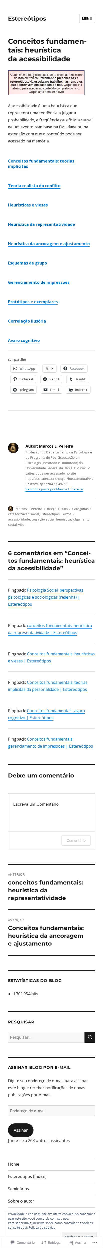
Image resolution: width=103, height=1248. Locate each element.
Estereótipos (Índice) (27, 1176)
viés (21, 524)
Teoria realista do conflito (34, 185)
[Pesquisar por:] (46, 1037)
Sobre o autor (21, 1201)
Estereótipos (27, 18)
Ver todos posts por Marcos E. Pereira (54, 489)
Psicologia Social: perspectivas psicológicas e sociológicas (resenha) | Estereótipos (45, 597)
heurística (63, 519)
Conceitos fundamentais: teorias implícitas (41, 163)
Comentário (76, 840)
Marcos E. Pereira (29, 508)
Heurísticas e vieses (28, 205)
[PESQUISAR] (89, 1037)
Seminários (18, 1188)
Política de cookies (41, 1227)
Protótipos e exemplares (33, 301)
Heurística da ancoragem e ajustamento (49, 243)
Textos (66, 514)
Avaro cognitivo (24, 340)
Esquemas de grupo (27, 263)
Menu (87, 18)
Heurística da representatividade (41, 224)
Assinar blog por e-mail (39, 1067)
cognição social (43, 519)
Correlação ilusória (27, 321)
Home (13, 1164)
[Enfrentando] (51, 82)
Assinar (21, 1130)
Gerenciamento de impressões (39, 282)
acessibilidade (19, 519)
